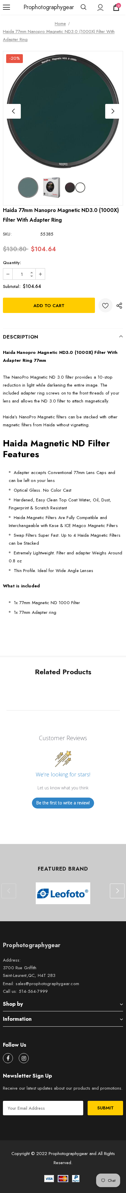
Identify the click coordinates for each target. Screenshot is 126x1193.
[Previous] (13, 111)
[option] (63, 111)
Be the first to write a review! (63, 803)
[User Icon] (100, 7)
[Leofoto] (63, 893)
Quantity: (12, 262)
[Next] (112, 111)
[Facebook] (8, 1058)
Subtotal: (12, 286)
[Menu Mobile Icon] (6, 7)
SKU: (7, 234)
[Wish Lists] (105, 305)
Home (60, 23)
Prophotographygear (30, 7)
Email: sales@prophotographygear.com (41, 983)
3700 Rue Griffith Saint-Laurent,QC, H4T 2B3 (29, 972)
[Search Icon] (83, 7)
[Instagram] (24, 1058)
